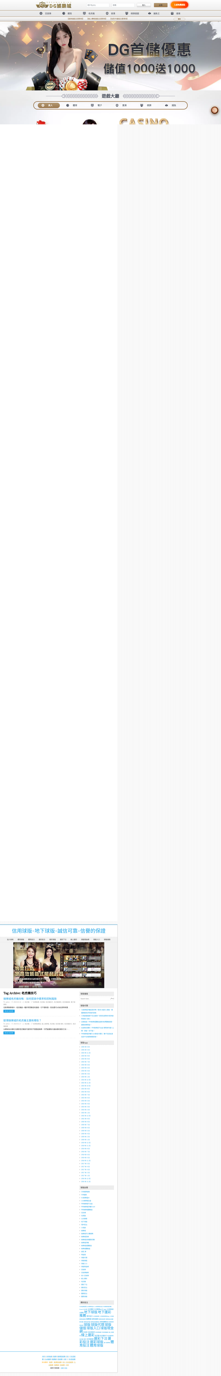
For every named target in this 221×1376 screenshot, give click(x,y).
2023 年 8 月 (85, 1092)
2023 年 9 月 (85, 1089)
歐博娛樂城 (37, 1024)
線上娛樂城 (45, 1024)
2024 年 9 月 (85, 1056)
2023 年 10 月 (85, 1086)
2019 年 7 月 (85, 1152)
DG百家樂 (72, 1359)
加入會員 (10, 939)
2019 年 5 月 (85, 1157)
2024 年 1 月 (85, 1077)
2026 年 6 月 (85, 1047)
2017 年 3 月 (85, 1169)
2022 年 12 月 (85, 1116)
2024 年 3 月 (85, 1074)
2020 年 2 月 (85, 1137)
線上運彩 (74, 939)
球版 (87, 1324)
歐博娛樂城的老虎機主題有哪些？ (22, 1020)
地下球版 (84, 1222)
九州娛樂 (48, 1359)
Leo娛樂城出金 (86, 1201)
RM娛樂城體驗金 (87, 1210)
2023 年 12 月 (85, 1080)
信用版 (83, 1216)
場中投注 (84, 1225)
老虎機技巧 (49, 1002)
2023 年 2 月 (85, 1110)
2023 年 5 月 (85, 1101)
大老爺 (83, 1227)
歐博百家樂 (61, 1356)
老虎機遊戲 (66, 1002)
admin (8, 1002)
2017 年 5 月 (85, 1163)
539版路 (84, 1195)
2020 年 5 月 (85, 1131)
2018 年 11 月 (85, 1160)
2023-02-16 (17, 1002)
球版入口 (96, 939)
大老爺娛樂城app (104, 1316)
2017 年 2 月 (85, 1172)
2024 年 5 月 (85, 1068)
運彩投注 (42, 939)
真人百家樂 (85, 1275)
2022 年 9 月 (85, 1119)
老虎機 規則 (59, 1024)
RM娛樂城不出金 (87, 1204)
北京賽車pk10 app (100, 1309)
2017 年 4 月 (85, 1166)
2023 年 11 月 (85, 1083)
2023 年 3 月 (85, 1107)
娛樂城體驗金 (85, 1248)
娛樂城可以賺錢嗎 (87, 1233)
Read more (9, 1011)
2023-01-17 (17, 1024)
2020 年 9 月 (85, 1122)
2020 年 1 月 (85, 1140)
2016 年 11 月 (85, 1181)
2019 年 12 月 (85, 1143)
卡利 (43, 1356)
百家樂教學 (91, 1332)
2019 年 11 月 (85, 1146)
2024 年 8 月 (85, 1059)
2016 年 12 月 (85, 1178)
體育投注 (31, 939)
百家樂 (83, 1269)
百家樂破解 (85, 1272)
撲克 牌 (83, 1251)
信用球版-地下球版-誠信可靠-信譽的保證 (59, 931)
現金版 (83, 1254)
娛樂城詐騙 (85, 1242)
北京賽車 (84, 1219)
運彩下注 (63, 939)
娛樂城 (83, 1230)
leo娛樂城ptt (85, 1198)
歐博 (54, 1356)
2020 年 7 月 (85, 1125)
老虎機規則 (57, 1002)
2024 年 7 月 (85, 1062)
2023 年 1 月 (85, 1113)
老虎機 (27, 1002)
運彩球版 (52, 939)
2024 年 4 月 (85, 1071)
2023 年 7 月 (85, 1095)
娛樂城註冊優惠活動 (88, 1239)
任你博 (83, 1213)
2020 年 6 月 (85, 1128)
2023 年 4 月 (85, 1104)
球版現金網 (85, 939)
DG (67, 1356)
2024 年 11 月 (85, 1053)
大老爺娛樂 (96, 1316)
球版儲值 (107, 939)
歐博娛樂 (36, 1002)
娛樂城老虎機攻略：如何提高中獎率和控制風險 (30, 998)
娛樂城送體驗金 (86, 1245)
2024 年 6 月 (85, 1065)
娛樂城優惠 (95, 1319)
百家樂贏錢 (105, 1332)
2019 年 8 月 (85, 1149)
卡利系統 (49, 1356)
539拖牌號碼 (85, 1192)
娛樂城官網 (85, 1236)
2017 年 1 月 (85, 1175)
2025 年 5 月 (85, 1050)
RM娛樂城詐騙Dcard (88, 1207)
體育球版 (21, 939)
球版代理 (84, 1257)
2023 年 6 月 (85, 1098)
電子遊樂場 (107, 1342)
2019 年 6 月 (85, 1154)
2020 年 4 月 (85, 1134)
